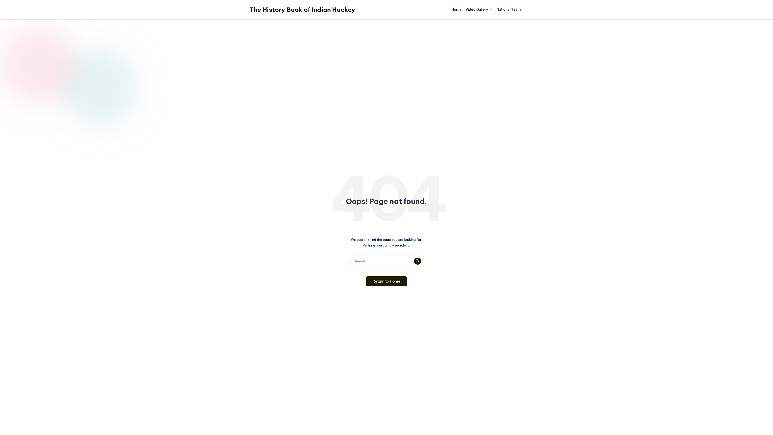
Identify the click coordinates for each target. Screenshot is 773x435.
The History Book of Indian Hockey (302, 9)
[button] (417, 261)
